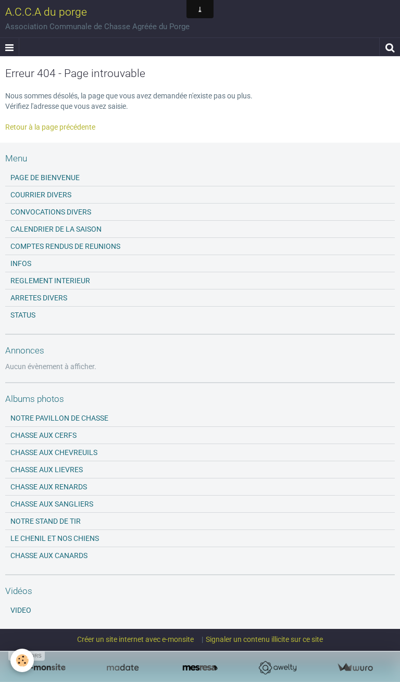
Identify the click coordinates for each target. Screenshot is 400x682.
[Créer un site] (45, 668)
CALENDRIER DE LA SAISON (56, 229)
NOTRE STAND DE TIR (45, 521)
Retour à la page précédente (50, 127)
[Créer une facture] (355, 668)
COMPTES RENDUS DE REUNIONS (65, 246)
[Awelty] (277, 668)
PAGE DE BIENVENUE (45, 177)
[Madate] (122, 668)
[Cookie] (22, 660)
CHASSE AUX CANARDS (49, 555)
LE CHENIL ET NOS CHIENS (54, 538)
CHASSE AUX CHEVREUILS (53, 452)
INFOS (20, 263)
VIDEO (20, 610)
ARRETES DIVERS (38, 298)
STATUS (22, 315)
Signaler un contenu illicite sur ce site (264, 639)
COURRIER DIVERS (40, 195)
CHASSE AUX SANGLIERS (51, 504)
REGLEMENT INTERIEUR (50, 280)
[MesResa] (200, 668)
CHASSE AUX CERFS (43, 435)
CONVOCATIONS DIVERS (50, 212)
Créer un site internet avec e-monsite (135, 639)
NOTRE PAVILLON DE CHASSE (59, 418)
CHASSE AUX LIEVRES (46, 469)
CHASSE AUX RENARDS (48, 487)
